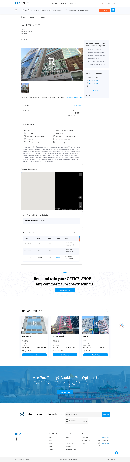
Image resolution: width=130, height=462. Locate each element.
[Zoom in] (80, 203)
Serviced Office (35, 10)
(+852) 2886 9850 (94, 80)
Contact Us (73, 3)
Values (51, 440)
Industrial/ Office (41, 348)
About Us (54, 3)
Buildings (68, 446)
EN (105, 3)
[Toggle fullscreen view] (80, 174)
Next (107, 310)
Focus (50, 446)
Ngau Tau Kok (28, 351)
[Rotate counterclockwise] (78, 197)
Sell (66, 440)
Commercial (101, 348)
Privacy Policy (86, 440)
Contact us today (65, 392)
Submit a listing (65, 290)
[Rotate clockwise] (81, 197)
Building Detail (34, 97)
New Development (57, 10)
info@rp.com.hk (94, 77)
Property (63, 3)
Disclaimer (85, 437)
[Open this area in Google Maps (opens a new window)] (57, 209)
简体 (109, 3)
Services (51, 443)
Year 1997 (27, 348)
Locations (51, 449)
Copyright (84, 443)
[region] (69, 191)
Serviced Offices (69, 443)
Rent (19, 10)
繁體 (114, 3)
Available (61, 97)
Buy (26, 10)
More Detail (74, 233)
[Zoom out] (80, 206)
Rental (67, 437)
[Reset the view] (80, 198)
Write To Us (96, 91)
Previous (103, 310)
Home (24, 17)
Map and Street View (48, 97)
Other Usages (71, 348)
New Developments (70, 449)
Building (45, 10)
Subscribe (106, 414)
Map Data (71, 209)
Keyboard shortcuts (65, 209)
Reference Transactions (74, 97)
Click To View (34, 355)
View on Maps (77, 105)
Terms (74, 209)
